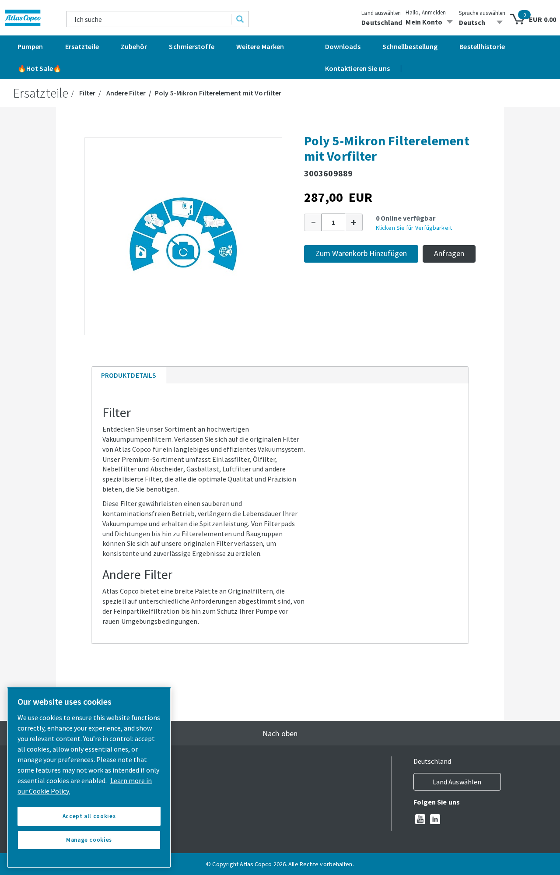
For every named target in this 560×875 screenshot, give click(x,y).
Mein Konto (424, 22)
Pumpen (30, 46)
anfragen (449, 253)
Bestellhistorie (482, 46)
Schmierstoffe (191, 46)
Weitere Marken (260, 46)
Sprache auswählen (482, 13)
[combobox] (149, 19)
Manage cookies (89, 839)
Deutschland (381, 22)
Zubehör (134, 46)
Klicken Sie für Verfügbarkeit (414, 228)
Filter (87, 92)
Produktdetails (128, 377)
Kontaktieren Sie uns (357, 68)
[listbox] (482, 22)
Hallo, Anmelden (426, 12)
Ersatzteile (82, 46)
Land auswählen (380, 13)
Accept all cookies (89, 816)
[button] (313, 222)
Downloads (342, 46)
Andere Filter (126, 92)
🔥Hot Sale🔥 (40, 68)
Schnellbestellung (410, 46)
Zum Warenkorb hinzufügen (361, 253)
